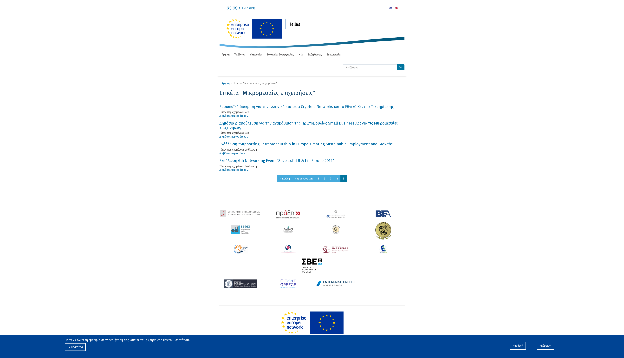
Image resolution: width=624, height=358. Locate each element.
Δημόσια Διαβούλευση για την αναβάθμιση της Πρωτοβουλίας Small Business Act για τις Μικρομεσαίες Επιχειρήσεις (308, 125)
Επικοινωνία (333, 54)
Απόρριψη (545, 345)
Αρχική (226, 54)
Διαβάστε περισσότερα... (233, 115)
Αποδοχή (518, 345)
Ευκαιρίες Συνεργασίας (280, 54)
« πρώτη (285, 178)
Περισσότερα (75, 347)
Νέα (301, 54)
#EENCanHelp (247, 8)
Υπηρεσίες (256, 54)
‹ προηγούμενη (304, 178)
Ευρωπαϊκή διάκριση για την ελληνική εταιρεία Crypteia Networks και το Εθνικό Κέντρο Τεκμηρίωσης (306, 106)
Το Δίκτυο (239, 54)
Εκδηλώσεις (315, 54)
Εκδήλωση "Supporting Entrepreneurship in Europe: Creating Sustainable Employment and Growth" (306, 144)
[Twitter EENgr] (235, 7)
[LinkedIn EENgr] (229, 7)
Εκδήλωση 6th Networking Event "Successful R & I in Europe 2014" (276, 160)
